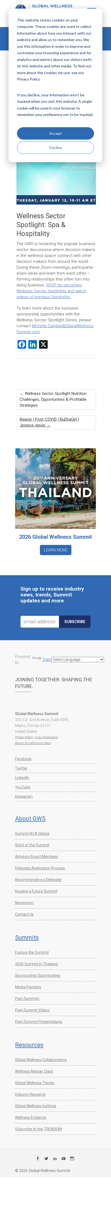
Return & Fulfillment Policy (33, 743)
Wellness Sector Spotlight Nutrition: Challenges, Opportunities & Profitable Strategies (53, 399)
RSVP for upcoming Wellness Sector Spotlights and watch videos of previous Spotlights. (51, 291)
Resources (29, 1045)
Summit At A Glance (32, 833)
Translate (50, 659)
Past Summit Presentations (38, 1022)
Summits (27, 937)
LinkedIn (22, 778)
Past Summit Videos (32, 1010)
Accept (55, 133)
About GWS (30, 818)
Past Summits (27, 998)
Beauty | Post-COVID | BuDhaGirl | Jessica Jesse (49, 422)
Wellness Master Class (34, 1071)
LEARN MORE (55, 550)
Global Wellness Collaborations (41, 1060)
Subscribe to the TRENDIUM (38, 1129)
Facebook (23, 759)
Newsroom (24, 903)
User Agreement (46, 737)
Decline (55, 147)
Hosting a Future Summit (36, 891)
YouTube (22, 787)
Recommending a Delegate (38, 880)
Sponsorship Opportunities (37, 975)
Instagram (24, 796)
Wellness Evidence (30, 1117)
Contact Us (24, 914)
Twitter (21, 768)
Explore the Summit (32, 952)
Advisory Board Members (36, 856)
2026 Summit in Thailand (36, 964)
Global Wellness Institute (35, 1106)
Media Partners (28, 987)
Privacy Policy (24, 737)
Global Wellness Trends (34, 1083)
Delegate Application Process (40, 868)
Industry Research (30, 1094)
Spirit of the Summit (32, 845)
